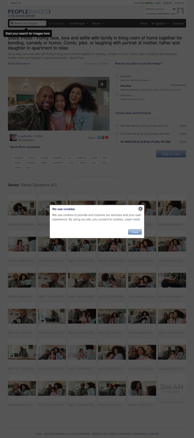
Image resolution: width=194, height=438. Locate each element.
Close (135, 232)
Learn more (132, 219)
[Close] (140, 209)
